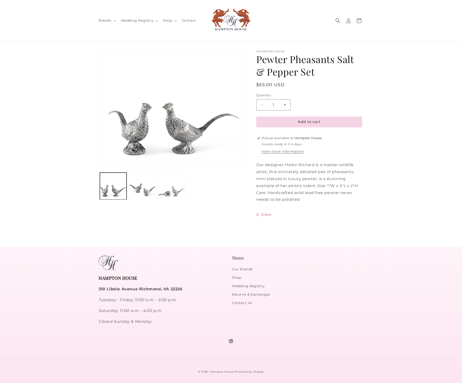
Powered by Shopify (249, 371)
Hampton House (222, 371)
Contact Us (242, 303)
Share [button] (266, 214)
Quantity (263, 95)
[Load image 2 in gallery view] (142, 186)
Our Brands (242, 269)
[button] (107, 20)
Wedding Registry (248, 286)
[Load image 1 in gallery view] (113, 186)
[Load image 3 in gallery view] (171, 186)
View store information (283, 151)
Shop (236, 277)
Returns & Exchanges (251, 294)
